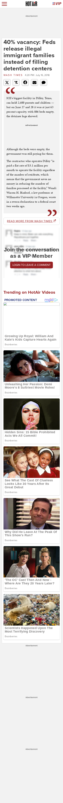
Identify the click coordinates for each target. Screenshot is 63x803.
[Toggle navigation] (4, 4)
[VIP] (56, 4)
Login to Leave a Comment (31, 265)
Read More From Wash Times (30, 221)
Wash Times (14, 75)
